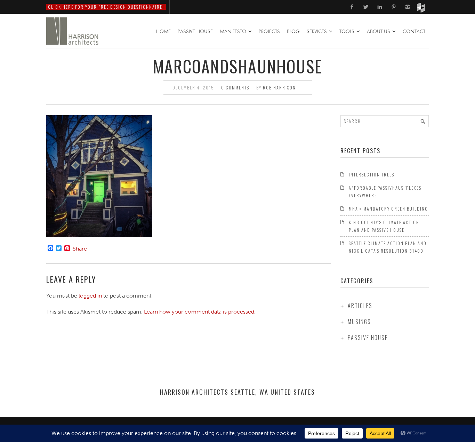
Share (80, 249)
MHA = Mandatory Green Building (388, 209)
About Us (378, 31)
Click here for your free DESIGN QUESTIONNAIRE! (106, 7)
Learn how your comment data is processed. (200, 311)
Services (317, 31)
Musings (359, 321)
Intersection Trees (371, 174)
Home (163, 31)
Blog (293, 31)
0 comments (235, 87)
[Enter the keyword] (423, 121)
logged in (90, 295)
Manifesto (233, 31)
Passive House (195, 31)
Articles (360, 305)
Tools (346, 31)
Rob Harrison (279, 87)
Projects (269, 31)
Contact (414, 31)
